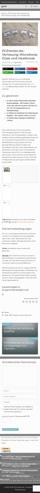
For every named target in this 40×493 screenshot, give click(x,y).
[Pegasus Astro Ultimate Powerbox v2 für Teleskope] (20, 473)
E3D (10, 315)
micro (21, 315)
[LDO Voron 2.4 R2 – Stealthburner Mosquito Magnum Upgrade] (20, 466)
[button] (8, 69)
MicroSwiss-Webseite (25, 222)
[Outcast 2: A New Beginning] (20, 477)
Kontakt (31, 2)
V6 (30, 315)
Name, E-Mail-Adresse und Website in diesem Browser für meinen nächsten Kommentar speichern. (18, 409)
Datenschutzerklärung (9, 2)
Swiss (27, 315)
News (4, 13)
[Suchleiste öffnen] (26, 6)
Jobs (37, 2)
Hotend (16, 315)
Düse (6, 315)
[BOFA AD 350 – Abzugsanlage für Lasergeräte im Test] (20, 459)
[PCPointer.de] (4, 6)
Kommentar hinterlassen (11, 65)
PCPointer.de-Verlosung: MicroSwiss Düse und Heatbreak (16, 14)
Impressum (22, 2)
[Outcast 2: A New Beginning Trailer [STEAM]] (20, 480)
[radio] (23, 302)
